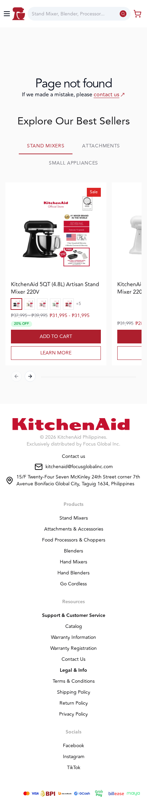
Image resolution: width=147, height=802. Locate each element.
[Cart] (137, 14)
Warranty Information (73, 637)
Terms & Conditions (74, 681)
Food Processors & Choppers (73, 540)
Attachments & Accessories (73, 529)
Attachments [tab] (101, 145)
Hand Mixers (73, 562)
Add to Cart (56, 336)
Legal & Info (73, 670)
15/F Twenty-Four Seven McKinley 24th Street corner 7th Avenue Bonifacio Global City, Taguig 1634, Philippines (78, 480)
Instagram (73, 756)
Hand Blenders (73, 573)
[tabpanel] (73, 284)
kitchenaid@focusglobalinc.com (79, 466)
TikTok (73, 767)
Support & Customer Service (73, 615)
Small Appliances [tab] (73, 163)
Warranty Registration (73, 648)
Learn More (55, 352)
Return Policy (73, 703)
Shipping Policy (73, 692)
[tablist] (73, 154)
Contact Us (73, 659)
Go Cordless (73, 584)
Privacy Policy (73, 714)
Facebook (73, 745)
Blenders (73, 551)
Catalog (73, 626)
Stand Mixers (73, 518)
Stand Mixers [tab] (45, 145)
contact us (106, 94)
